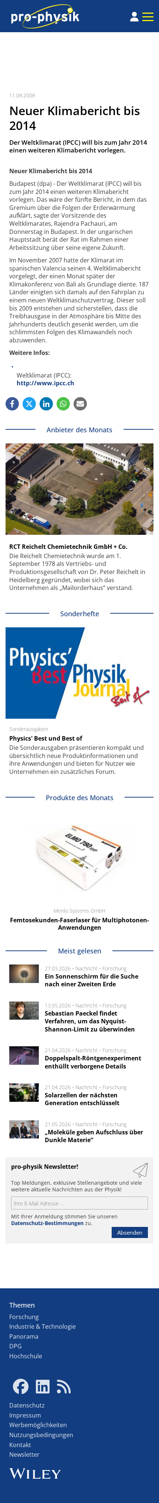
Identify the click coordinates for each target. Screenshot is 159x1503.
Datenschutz (27, 1405)
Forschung (114, 968)
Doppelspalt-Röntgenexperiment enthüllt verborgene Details (93, 1062)
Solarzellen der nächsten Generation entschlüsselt (82, 1099)
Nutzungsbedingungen (41, 1435)
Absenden (129, 1232)
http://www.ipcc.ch (45, 383)
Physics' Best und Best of (45, 738)
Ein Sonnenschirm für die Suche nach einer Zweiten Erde (91, 980)
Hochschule (25, 1356)
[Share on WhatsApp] (63, 403)
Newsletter (24, 1454)
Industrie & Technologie (42, 1326)
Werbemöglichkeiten (38, 1425)
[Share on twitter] (29, 403)
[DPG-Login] (134, 17)
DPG (15, 1346)
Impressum (25, 1415)
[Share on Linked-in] (46, 403)
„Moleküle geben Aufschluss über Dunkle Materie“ (94, 1136)
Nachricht (86, 968)
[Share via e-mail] (80, 403)
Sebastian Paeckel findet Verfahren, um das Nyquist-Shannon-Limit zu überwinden (90, 1021)
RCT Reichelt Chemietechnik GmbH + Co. (68, 547)
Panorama (23, 1336)
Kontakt (20, 1445)
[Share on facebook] (12, 403)
